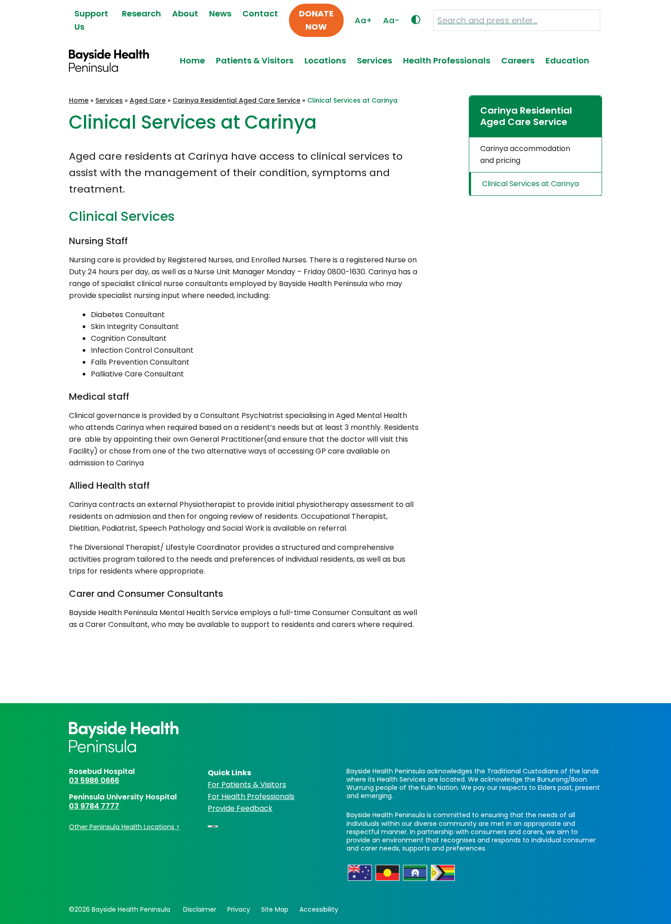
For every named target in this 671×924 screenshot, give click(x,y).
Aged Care (148, 100)
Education (567, 60)
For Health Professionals (251, 796)
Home (192, 60)
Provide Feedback (240, 808)
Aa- (391, 20)
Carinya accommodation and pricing (525, 154)
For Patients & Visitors (247, 784)
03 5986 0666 (94, 780)
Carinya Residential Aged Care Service (236, 100)
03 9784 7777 (94, 806)
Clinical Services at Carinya (530, 183)
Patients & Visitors (255, 60)
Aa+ (363, 20)
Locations (325, 60)
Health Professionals (446, 60)
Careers (518, 60)
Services (374, 60)
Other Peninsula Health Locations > (124, 826)
